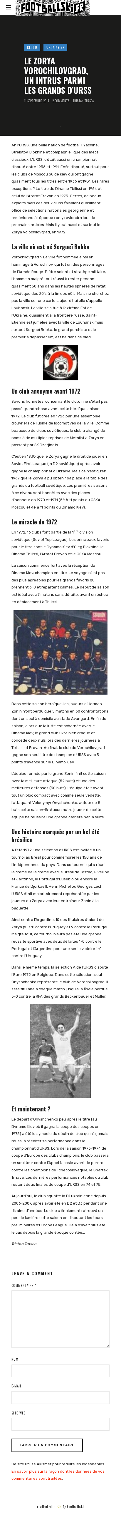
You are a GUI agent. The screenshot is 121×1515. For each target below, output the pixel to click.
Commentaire (23, 1285)
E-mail (16, 1386)
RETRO (32, 47)
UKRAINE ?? (55, 47)
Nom (15, 1359)
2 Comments (60, 101)
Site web (18, 1413)
